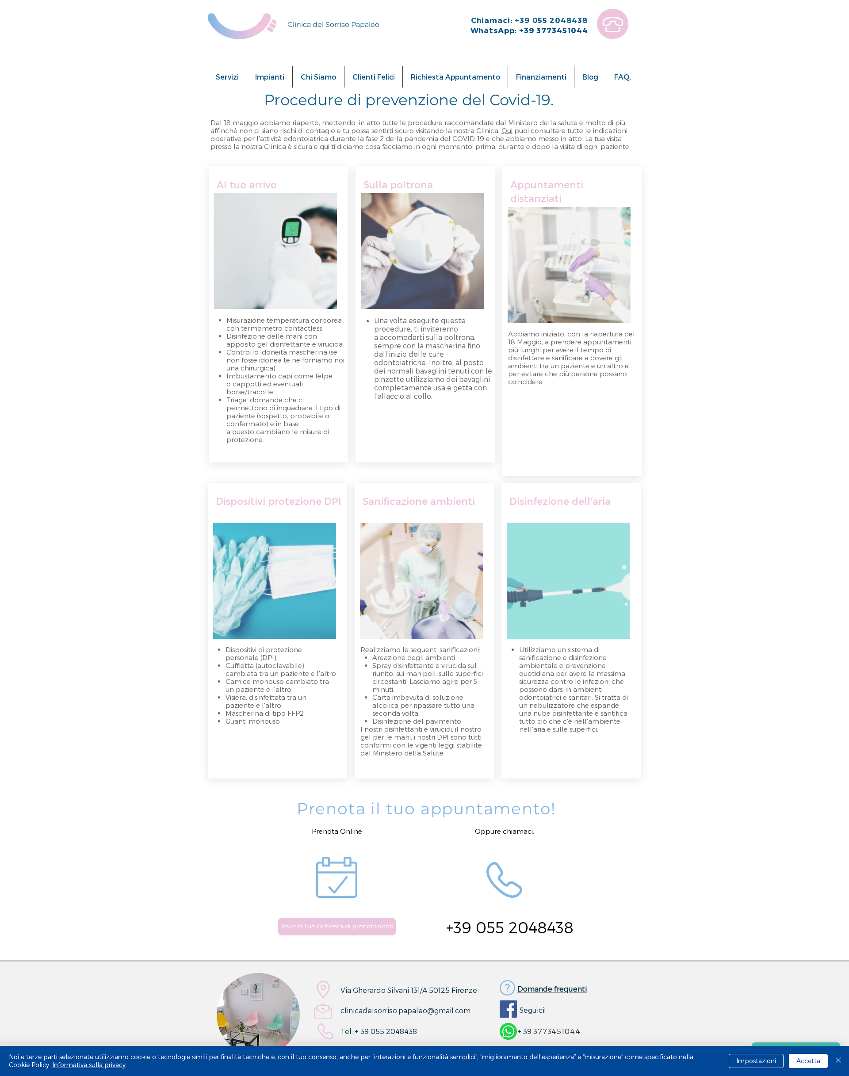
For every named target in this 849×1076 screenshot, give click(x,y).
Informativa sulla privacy (89, 1064)
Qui (506, 130)
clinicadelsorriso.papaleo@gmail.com (405, 1010)
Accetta (808, 1061)
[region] (612, 24)
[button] (227, 77)
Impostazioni (756, 1061)
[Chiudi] (838, 1061)
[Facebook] (508, 1009)
